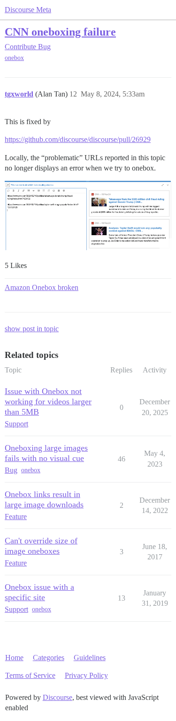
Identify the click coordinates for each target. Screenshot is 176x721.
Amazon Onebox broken (41, 287)
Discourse (57, 697)
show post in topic (32, 329)
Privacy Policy (86, 675)
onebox (14, 57)
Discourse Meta (28, 10)
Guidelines (90, 658)
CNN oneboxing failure (60, 31)
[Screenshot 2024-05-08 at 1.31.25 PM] (88, 215)
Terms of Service (30, 675)
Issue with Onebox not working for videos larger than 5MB (48, 401)
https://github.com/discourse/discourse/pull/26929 (78, 139)
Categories (48, 658)
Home (14, 658)
